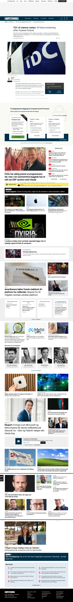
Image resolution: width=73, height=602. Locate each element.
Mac (5, 392)
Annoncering (43, 1)
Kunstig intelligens (41, 392)
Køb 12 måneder (55, 135)
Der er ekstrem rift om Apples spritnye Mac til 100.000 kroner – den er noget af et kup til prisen (22, 572)
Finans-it (6, 467)
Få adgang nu (18, 136)
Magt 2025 (8, 554)
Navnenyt (29, 596)
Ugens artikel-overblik (31, 591)
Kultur (53, 164)
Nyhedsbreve (50, 1)
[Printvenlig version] (58, 38)
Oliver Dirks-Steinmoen (12, 365)
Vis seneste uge (63, 179)
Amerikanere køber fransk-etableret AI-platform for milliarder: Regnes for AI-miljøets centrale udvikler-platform (57, 154)
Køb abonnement (62, 1)
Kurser (25, 1)
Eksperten (37, 1)
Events (21, 1)
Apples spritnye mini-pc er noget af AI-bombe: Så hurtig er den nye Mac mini (22, 577)
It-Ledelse (43, 18)
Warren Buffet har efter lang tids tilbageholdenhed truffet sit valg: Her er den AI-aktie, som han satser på (43, 185)
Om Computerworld (11, 1)
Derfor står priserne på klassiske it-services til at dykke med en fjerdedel (53, 568)
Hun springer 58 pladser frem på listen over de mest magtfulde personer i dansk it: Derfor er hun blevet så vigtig (53, 577)
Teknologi (28, 18)
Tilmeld (43, 442)
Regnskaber (7, 239)
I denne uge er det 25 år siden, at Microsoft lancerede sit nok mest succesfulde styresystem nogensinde (53, 572)
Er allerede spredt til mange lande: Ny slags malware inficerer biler (22, 568)
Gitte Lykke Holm (61, 365)
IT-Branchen (54, 168)
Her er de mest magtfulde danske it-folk (23, 22)
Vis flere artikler (54, 179)
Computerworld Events (46, 593)
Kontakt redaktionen (31, 597)
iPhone (53, 173)
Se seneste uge (36, 585)
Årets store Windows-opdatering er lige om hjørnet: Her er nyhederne (21, 581)
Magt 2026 (7, 422)
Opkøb (53, 151)
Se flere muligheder (62, 139)
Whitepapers (44, 596)
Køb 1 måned (36, 135)
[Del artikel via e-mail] (57, 38)
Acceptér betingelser (29, 444)
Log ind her (64, 115)
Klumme (49, 411)
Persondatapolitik (59, 591)
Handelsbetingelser (60, 596)
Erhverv (35, 18)
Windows (39, 467)
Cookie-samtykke (59, 593)
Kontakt (55, 1)
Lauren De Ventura (28, 365)
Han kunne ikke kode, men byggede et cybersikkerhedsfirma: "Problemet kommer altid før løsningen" (53, 581)
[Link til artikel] (25, 159)
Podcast (29, 593)
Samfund (51, 18)
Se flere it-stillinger (36, 319)
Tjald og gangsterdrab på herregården (57, 166)
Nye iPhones (11, 22)
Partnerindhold (45, 594)
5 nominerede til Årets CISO (38, 22)
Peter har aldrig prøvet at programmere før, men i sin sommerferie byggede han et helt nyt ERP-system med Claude (58, 161)
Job (17, 1)
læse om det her (49, 142)
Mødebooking (31, 1)
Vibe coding (54, 157)
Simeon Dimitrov (44, 365)
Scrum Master (41, 304)
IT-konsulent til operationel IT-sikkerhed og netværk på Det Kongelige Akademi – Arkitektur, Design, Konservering (61, 310)
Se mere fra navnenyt (36, 370)
